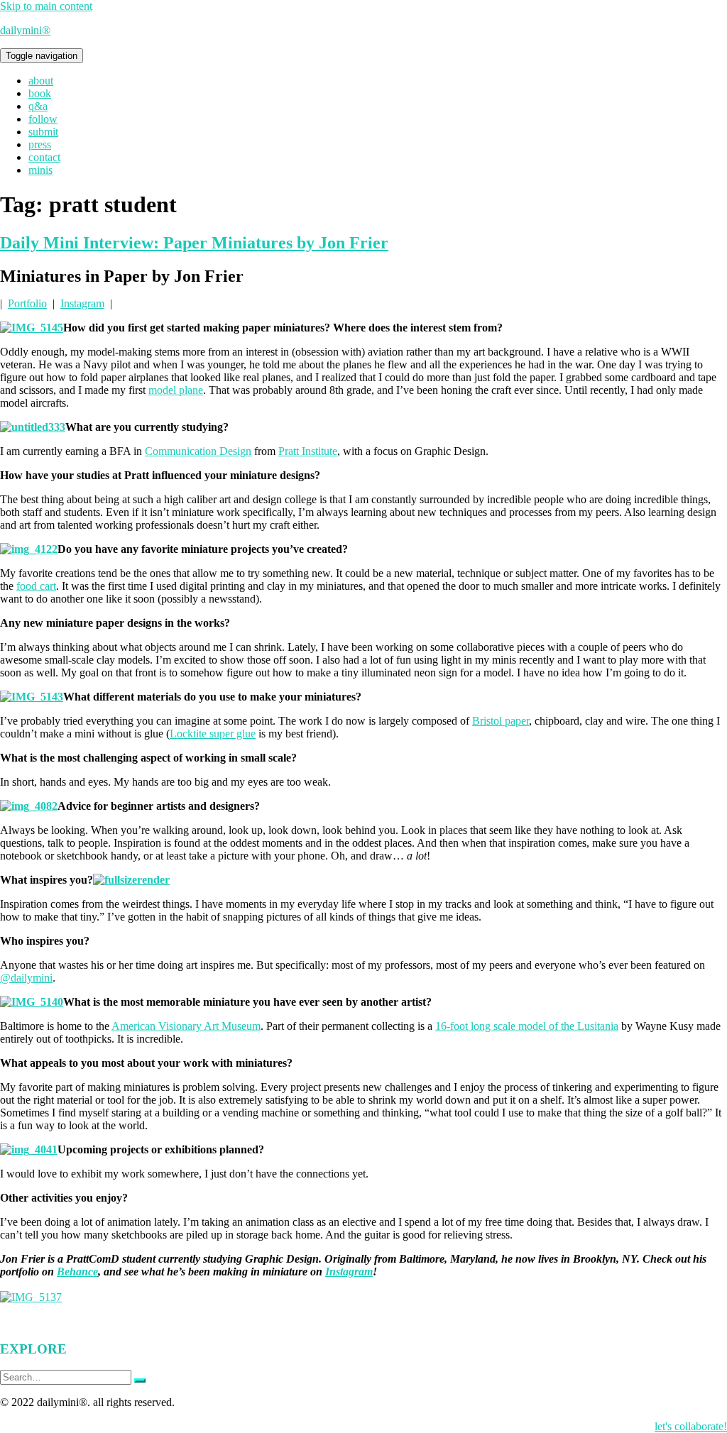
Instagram (82, 303)
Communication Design (198, 451)
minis (40, 170)
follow (43, 119)
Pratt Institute (307, 451)
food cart (36, 586)
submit (43, 132)
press (39, 144)
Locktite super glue (213, 734)
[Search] (140, 1380)
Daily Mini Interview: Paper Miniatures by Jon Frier (194, 243)
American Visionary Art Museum (186, 1026)
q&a (38, 106)
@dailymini (26, 978)
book (39, 93)
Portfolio (27, 303)
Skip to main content (46, 6)
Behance (77, 1271)
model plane (175, 390)
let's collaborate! (691, 1426)
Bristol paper (500, 721)
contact (44, 157)
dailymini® (25, 30)
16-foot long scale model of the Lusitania (526, 1026)
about (40, 81)
